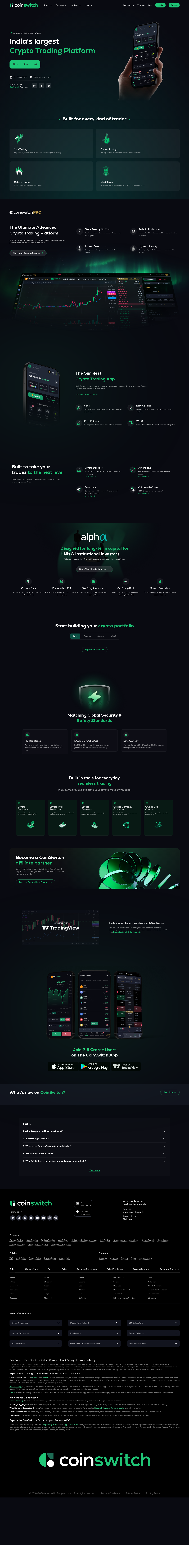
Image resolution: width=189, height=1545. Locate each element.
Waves (82, 1290)
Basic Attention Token (157, 1290)
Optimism (83, 1298)
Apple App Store (71, 1424)
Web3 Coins (63, 1240)
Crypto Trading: (16, 1401)
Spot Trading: (16, 1386)
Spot (75, 636)
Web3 (113, 636)
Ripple (46, 1286)
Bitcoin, (97, 1408)
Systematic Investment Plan (126, 1240)
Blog (150, 5)
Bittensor (152, 1298)
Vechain (82, 1278)
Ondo (46, 1278)
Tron (81, 1294)
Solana (116, 1282)
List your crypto (145, 1258)
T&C (11, 1258)
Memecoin (48, 1298)
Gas (80, 1286)
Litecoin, (120, 1408)
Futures (87, 636)
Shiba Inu (48, 1282)
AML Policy (21, 1258)
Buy (50, 1269)
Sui (45, 1290)
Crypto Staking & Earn (38, 1244)
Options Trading (48, 1240)
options (46, 1377)
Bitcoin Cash (153, 1294)
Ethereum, (105, 1408)
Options (100, 636)
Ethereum (14, 1286)
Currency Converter (170, 1269)
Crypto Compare (141, 1269)
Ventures (141, 5)
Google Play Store (49, 1424)
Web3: (13, 1392)
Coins (12, 1269)
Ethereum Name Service (124, 1298)
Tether (12, 1282)
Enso (150, 1278)
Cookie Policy (64, 1258)
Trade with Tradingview (61, 1244)
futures (35, 1377)
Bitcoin (12, 1278)
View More (94, 1170)
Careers (124, 1258)
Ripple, (113, 1408)
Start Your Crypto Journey (85, 394)
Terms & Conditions (110, 1493)
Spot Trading (32, 1240)
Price (64, 1269)
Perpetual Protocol (121, 1290)
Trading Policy (50, 1258)
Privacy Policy (35, 1258)
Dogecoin (13, 1298)
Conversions (31, 1269)
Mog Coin (14, 1290)
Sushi (12, 1294)
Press (133, 1258)
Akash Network (154, 1286)
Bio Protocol (118, 1278)
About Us (103, 1258)
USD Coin (117, 1286)
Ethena (82, 1282)
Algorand (117, 1294)
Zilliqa (46, 1294)
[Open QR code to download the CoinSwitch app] (48, 85)
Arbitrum (152, 1282)
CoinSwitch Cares (17, 1244)
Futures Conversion (87, 1269)
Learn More (89, 477)
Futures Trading (16, 1240)
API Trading (105, 1240)
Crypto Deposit (148, 1240)
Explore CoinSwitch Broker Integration (127, 932)
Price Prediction (115, 1269)
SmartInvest (163, 1240)
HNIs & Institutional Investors (84, 1240)
